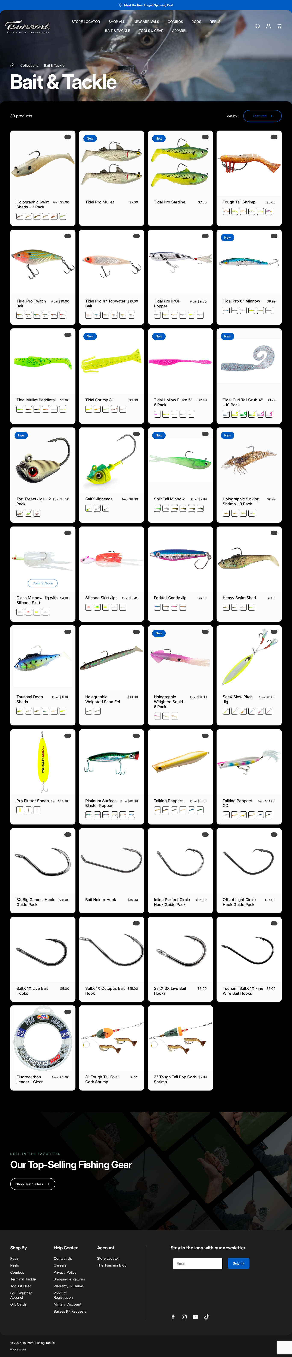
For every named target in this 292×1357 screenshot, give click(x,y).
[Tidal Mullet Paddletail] (42, 361)
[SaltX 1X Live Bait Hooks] (42, 949)
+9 (70, 216)
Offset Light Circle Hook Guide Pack (239, 902)
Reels (14, 1265)
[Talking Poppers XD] (249, 762)
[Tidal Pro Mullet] (111, 163)
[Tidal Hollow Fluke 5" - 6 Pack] (180, 361)
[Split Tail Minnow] (180, 460)
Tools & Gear (20, 1286)
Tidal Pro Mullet (99, 202)
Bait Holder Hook (100, 899)
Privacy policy (18, 1349)
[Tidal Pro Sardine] (180, 163)
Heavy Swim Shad (239, 597)
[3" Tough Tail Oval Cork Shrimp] (111, 1038)
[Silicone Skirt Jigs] (111, 559)
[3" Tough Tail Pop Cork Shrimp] (180, 1038)
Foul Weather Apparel (21, 1295)
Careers (60, 1265)
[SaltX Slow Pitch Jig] (249, 658)
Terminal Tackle (23, 1279)
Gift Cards (18, 1304)
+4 (207, 315)
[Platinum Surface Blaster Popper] (111, 762)
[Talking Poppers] (180, 762)
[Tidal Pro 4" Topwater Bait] (111, 262)
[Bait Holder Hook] (111, 861)
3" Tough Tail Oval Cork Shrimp (101, 1079)
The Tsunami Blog (112, 1265)
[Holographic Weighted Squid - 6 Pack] (180, 658)
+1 (275, 414)
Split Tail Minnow (169, 498)
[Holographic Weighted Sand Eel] (111, 658)
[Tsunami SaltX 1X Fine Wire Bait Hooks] (249, 949)
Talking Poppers (168, 800)
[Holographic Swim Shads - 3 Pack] (42, 163)
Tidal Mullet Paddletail (36, 399)
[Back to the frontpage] (12, 65)
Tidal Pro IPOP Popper (167, 303)
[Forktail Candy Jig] (180, 559)
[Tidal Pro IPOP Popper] (180, 262)
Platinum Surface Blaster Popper (101, 803)
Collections (29, 65)
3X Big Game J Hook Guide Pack (35, 902)
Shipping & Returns (69, 1279)
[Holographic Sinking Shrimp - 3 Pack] (249, 460)
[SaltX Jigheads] (111, 460)
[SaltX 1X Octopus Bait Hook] (111, 949)
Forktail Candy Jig (170, 597)
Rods (14, 1258)
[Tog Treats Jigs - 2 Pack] (42, 460)
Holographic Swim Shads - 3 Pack (33, 204)
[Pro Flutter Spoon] (42, 762)
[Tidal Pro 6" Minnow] (249, 262)
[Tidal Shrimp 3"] (111, 361)
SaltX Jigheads (99, 498)
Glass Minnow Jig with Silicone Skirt (37, 600)
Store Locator (108, 1258)
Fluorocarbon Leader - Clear (29, 1079)
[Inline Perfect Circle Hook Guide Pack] (180, 861)
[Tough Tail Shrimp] (249, 163)
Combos (17, 1272)
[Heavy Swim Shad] (249, 559)
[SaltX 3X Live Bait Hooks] (180, 949)
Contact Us (63, 1258)
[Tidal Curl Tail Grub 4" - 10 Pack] (249, 361)
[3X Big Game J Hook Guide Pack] (42, 861)
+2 (276, 310)
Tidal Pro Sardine (169, 202)
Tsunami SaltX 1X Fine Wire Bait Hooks (243, 991)
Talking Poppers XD (237, 803)
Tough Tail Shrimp (239, 202)
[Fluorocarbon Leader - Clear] (42, 1038)
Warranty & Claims (69, 1286)
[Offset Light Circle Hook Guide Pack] (249, 861)
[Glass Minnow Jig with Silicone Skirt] (42, 559)
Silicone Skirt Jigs (101, 597)
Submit (238, 1263)
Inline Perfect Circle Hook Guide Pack (172, 902)
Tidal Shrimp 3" (99, 399)
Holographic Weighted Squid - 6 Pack (170, 701)
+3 (276, 211)
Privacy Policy (65, 1272)
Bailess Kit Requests (70, 1311)
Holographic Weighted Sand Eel (102, 699)
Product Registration (63, 1295)
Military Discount (67, 1304)
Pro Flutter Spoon (32, 800)
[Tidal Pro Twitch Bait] (42, 262)
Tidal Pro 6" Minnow (241, 301)
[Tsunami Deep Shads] (42, 658)
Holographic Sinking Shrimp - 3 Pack (241, 501)
